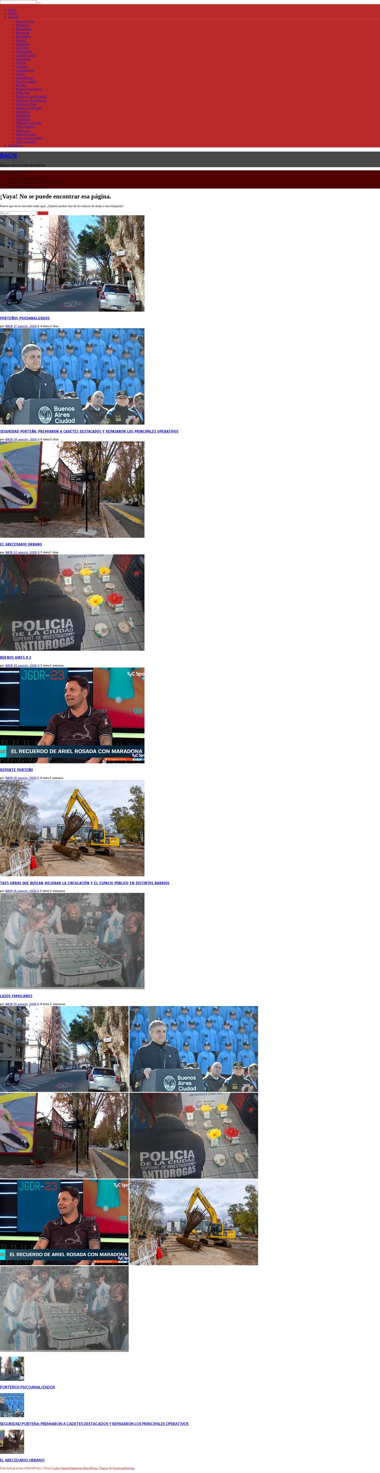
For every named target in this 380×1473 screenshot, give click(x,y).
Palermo (22, 93)
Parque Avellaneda (31, 97)
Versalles (23, 119)
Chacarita (23, 59)
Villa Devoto (25, 127)
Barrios (13, 17)
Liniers (21, 74)
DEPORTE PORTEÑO (16, 770)
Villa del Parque (28, 123)
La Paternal (25, 70)
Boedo (21, 40)
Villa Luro (23, 130)
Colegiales (24, 51)
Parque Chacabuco (31, 100)
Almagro (22, 25)
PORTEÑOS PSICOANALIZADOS (25, 318)
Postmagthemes (124, 1468)
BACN (8, 155)
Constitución (26, 55)
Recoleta (23, 112)
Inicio (12, 10)
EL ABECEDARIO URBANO (21, 544)
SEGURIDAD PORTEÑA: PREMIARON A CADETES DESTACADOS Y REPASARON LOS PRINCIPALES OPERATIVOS (89, 431)
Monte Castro (26, 81)
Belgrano (23, 36)
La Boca (22, 66)
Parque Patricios (29, 108)
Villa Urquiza (26, 142)
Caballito (23, 44)
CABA (12, 13)
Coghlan (22, 48)
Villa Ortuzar (26, 134)
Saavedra (23, 115)
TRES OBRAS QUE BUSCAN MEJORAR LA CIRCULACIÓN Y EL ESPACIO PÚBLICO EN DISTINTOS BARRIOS (84, 883)
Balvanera (24, 29)
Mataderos (24, 78)
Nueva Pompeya (29, 89)
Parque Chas (26, 104)
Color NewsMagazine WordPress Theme (80, 1468)
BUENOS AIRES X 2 (15, 657)
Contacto (15, 145)
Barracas (22, 33)
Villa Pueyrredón (29, 138)
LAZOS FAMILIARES (16, 996)
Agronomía (25, 21)
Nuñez (21, 85)
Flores (21, 63)
